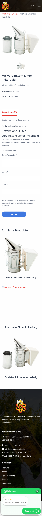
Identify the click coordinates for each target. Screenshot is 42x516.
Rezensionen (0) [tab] (9, 112)
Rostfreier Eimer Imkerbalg (21, 327)
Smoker (14, 96)
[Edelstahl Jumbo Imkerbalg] (21, 355)
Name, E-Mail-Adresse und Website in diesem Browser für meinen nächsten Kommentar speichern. (19, 203)
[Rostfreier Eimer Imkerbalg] (21, 305)
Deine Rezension (9, 155)
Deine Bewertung (10, 150)
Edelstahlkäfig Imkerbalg (21, 277)
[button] (37, 491)
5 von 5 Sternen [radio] (39, 151)
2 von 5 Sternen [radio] (29, 151)
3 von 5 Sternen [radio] (32, 151)
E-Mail (5, 185)
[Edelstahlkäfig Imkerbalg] (21, 255)
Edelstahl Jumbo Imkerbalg (21, 377)
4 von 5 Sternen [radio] (35, 151)
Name (5, 172)
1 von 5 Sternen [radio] (26, 151)
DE (31, 6)
